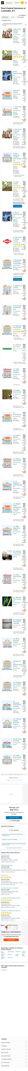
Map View (6, 17)
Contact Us (18, 206)
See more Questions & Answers (14, 847)
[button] (26, 2)
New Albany (2, 952)
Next (22, 780)
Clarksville (18, 951)
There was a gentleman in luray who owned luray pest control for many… (14, 844)
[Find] (22, 2)
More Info (15, 40)
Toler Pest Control (16, 91)
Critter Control (15, 52)
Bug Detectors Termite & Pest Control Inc (10, 898)
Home (2, 774)
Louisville (10, 774)
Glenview (10, 954)
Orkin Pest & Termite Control (17, 31)
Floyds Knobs (23, 952)
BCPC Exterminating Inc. (17, 73)
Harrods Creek (17, 955)
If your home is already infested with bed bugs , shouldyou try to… (12, 835)
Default (23, 15)
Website (15, 36)
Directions (15, 38)
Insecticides (4, 970)
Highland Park (3, 958)
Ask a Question (15, 830)
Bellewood (10, 957)
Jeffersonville (11, 951)
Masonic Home (3, 955)
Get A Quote (16, 37)
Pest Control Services (18, 34)
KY (6, 774)
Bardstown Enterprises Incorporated (9, 888)
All (13, 17)
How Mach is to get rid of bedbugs (9, 839)
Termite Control (14, 891)
